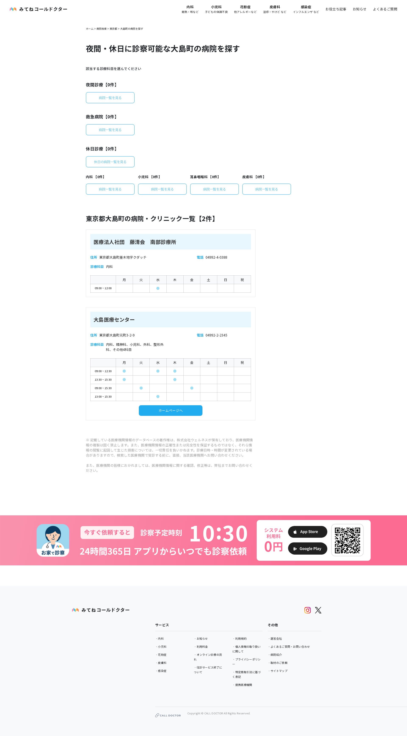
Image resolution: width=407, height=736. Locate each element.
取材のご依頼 (278, 663)
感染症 (162, 671)
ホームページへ (171, 410)
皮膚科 (162, 663)
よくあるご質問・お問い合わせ (290, 647)
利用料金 (202, 647)
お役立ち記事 (335, 8)
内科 (161, 638)
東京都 (113, 28)
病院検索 (101, 28)
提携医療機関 (243, 685)
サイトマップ (278, 671)
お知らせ (360, 8)
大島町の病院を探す (131, 28)
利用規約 (241, 638)
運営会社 (276, 638)
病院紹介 (276, 655)
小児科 (162, 647)
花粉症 (162, 655)
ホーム (89, 28)
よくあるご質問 (385, 8)
